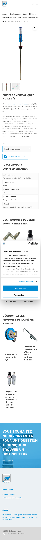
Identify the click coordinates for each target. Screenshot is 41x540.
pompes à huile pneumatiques (16, 104)
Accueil (5, 14)
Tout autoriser (20, 288)
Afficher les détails (26, 281)
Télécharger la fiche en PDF (17, 157)
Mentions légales (9, 494)
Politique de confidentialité (12, 498)
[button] (35, 28)
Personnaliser (19, 295)
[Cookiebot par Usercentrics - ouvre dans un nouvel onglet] (28, 243)
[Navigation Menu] (37, 4)
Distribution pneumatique (18, 14)
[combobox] (17, 149)
